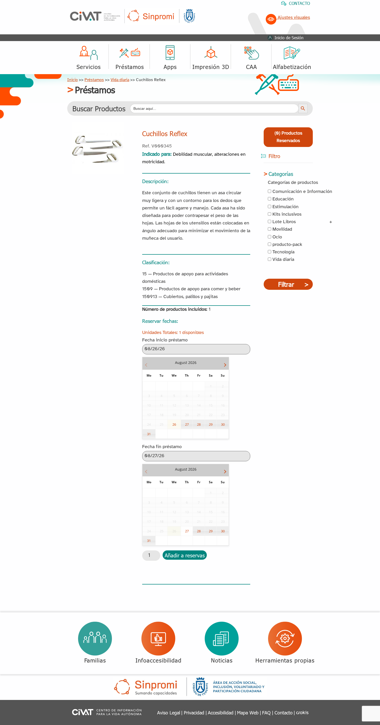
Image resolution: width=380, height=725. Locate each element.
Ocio (276, 237)
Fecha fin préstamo (162, 447)
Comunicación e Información (301, 191)
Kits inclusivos (286, 214)
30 (223, 424)
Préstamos (94, 80)
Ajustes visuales (293, 17)
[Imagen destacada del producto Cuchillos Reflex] (98, 125)
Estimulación (285, 207)
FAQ (266, 712)
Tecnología (282, 252)
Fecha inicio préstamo (165, 340)
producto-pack (286, 244)
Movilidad (281, 229)
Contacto (284, 712)
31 (149, 434)
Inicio (72, 80)
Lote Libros (283, 222)
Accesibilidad (220, 712)
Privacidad (194, 712)
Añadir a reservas (185, 555)
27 (187, 424)
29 (210, 424)
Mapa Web (248, 712)
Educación (282, 199)
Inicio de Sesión (289, 37)
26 (174, 424)
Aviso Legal (168, 712)
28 (199, 424)
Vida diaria (120, 80)
